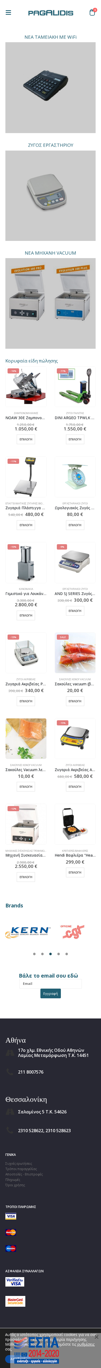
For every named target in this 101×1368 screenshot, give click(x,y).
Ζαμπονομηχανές (26, 413)
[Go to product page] (75, 477)
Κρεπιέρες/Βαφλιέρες (75, 851)
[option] (28, 931)
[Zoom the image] (28, 920)
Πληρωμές (12, 1179)
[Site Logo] (50, 12)
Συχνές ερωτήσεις (18, 1163)
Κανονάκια (26, 589)
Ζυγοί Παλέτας (75, 413)
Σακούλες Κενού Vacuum (75, 679)
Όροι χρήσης (15, 1185)
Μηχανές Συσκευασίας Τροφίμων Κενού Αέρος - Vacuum (40, 851)
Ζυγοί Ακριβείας (26, 679)
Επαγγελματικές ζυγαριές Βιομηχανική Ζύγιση (35, 503)
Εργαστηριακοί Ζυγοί (75, 503)
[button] (10, 12)
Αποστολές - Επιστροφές (24, 1174)
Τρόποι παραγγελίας (21, 1169)
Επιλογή (26, 439)
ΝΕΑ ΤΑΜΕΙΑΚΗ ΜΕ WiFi (51, 37)
